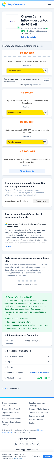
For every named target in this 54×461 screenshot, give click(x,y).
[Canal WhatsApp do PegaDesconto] (16, 444)
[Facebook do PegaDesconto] (21, 444)
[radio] (19, 280)
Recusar (37, 456)
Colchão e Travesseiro (39, 373)
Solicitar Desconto (36, 419)
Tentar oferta (41, 201)
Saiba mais (18, 459)
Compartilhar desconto (38, 412)
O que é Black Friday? (11, 409)
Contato (32, 423)
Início (4, 388)
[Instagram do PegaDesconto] (27, 444)
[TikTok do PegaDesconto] (38, 444)
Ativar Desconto (27, 171)
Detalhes (26, 65)
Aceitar (47, 456)
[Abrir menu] (49, 4)
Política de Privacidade (11, 418)
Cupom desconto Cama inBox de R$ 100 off (27, 61)
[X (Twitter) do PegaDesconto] (32, 444)
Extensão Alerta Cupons (39, 409)
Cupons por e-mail (36, 416)
